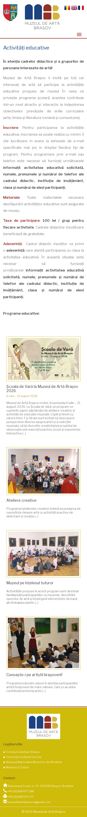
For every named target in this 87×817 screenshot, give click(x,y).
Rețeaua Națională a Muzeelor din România (33, 762)
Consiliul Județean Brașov (22, 752)
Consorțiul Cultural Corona (23, 757)
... (24, 433)
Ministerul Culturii (17, 767)
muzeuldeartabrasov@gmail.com (29, 802)
